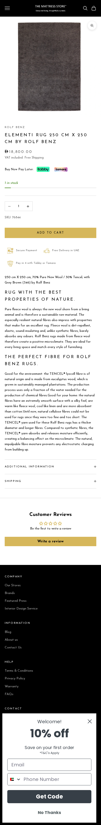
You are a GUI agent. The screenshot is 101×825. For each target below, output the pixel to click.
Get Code (49, 796)
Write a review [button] (50, 541)
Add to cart (50, 232)
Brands (10, 593)
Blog (8, 632)
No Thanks (49, 812)
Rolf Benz (15, 127)
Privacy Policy (15, 678)
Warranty (12, 686)
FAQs (9, 694)
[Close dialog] (89, 721)
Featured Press (16, 601)
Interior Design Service (21, 608)
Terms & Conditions (19, 671)
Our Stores (13, 585)
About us (11, 640)
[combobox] (14, 779)
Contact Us (13, 647)
